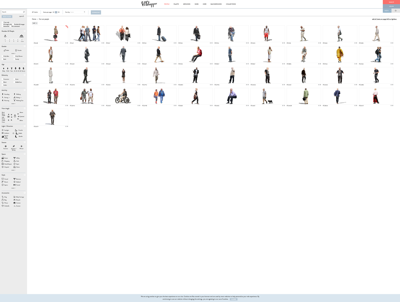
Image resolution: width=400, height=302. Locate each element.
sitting (6, 97)
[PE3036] (340, 75)
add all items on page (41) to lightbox (384, 19)
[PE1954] (340, 54)
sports (6, 185)
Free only (6, 22)
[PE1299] (51, 54)
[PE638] (51, 33)
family (17, 59)
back (3, 112)
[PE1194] (231, 33)
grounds (186, 4)
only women (19, 56)
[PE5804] (340, 96)
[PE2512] (123, 75)
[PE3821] (195, 96)
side (3, 117)
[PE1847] (268, 54)
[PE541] (87, 33)
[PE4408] (304, 96)
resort (6, 182)
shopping (6, 161)
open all (21, 16)
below (21, 120)
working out (19, 100)
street (6, 158)
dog (5, 197)
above (21, 112)
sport (17, 164)
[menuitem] (166, 4)
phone (6, 203)
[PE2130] (376, 54)
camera (18, 203)
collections (231, 4)
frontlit (21, 130)
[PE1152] (159, 33)
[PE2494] (87, 75)
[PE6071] (376, 96)
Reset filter (7, 17)
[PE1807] (231, 54)
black (4, 82)
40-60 (19, 68)
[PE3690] (87, 96)
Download (96, 12)
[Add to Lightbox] (67, 43)
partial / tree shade (6, 136)
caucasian (6, 79)
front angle (3, 119)
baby (3, 68)
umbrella (6, 206)
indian (5, 85)
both (4, 59)
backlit (21, 136)
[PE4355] (231, 96)
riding (18, 97)
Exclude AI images (19, 24)
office (18, 158)
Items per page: (47, 12)
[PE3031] (304, 75)
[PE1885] (304, 54)
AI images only (7, 24)
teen (11, 68)
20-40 (15, 68)
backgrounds (216, 4)
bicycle (18, 200)
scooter (18, 206)
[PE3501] (51, 96)
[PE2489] (51, 75)
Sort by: (67, 12)
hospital (6, 167)
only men (6, 56)
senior (23, 68)
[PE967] (123, 33)
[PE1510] (195, 54)
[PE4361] (268, 96)
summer (5, 146)
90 (58, 12)
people (166, 4)
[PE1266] (340, 33)
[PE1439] (87, 54)
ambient (6, 133)
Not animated (16, 26)
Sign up (391, 2)
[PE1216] (304, 33)
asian (16, 79)
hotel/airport (8, 164)
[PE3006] (268, 75)
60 (56, 12)
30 (53, 12)
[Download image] (66, 43)
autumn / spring (14, 146)
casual (6, 179)
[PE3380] (376, 75)
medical (18, 182)
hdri (204, 4)
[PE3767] (123, 96)
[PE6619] (51, 117)
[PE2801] (195, 75)
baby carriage (20, 197)
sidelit (20, 133)
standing (6, 94)
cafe (17, 161)
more (12, 53)
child (7, 68)
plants (176, 4)
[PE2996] (231, 75)
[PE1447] (123, 54)
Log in (391, 6)
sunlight (6, 130)
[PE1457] (159, 54)
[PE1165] (195, 33)
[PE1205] (268, 33)
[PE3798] (159, 96)
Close (233, 299)
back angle (3, 114)
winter (21, 146)
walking (18, 94)
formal (18, 185)
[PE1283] (376, 33)
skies (197, 4)
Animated (6, 26)
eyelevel (22, 116)
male (7, 50)
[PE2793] (159, 75)
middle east (18, 82)
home (18, 167)
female (19, 50)
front (3, 122)
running (6, 100)
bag (5, 200)
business (18, 179)
